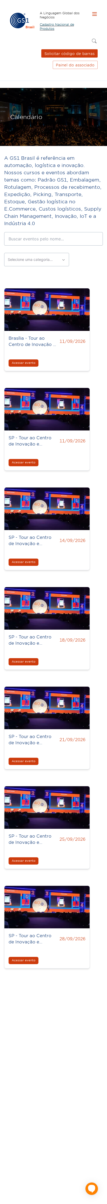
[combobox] (36, 259)
